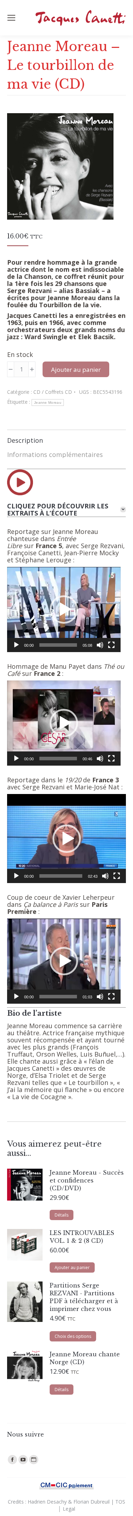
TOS (120, 1501)
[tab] (66, 509)
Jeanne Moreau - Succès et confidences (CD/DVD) (87, 1180)
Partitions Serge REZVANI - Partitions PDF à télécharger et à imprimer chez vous (84, 1297)
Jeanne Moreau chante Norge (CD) (85, 1358)
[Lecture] (16, 645)
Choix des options (73, 1336)
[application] (64, 609)
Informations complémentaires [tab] (55, 454)
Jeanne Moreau (47, 402)
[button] (64, 609)
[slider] (58, 645)
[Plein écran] (111, 645)
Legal (69, 1508)
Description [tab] (25, 440)
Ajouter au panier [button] (72, 1267)
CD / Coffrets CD (52, 391)
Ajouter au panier (76, 369)
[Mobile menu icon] (11, 17)
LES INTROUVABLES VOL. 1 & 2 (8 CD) (82, 1236)
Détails (61, 1215)
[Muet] (100, 645)
